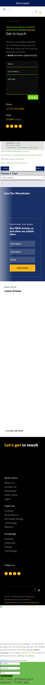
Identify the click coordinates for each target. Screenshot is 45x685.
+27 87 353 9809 (15, 108)
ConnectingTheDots (31, 602)
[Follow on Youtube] (20, 126)
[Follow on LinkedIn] (16, 126)
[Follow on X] (11, 126)
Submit (33, 97)
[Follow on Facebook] (7, 126)
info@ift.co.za (13, 119)
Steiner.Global (9, 602)
